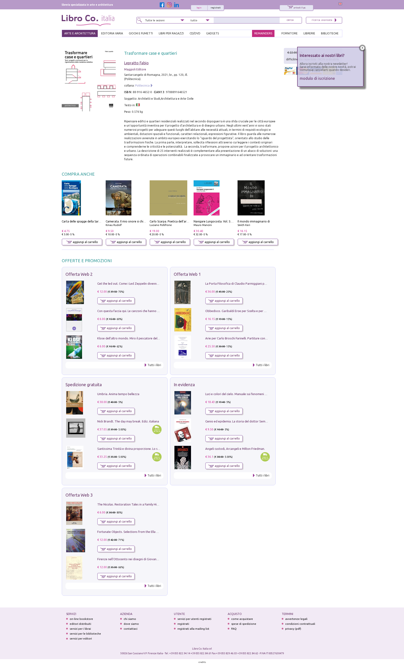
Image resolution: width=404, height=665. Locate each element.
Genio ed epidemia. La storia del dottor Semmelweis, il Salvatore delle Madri (257, 421)
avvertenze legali (296, 618)
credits (202, 662)
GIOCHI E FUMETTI (141, 33)
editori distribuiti (80, 623)
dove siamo (131, 623)
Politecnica (142, 85)
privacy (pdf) (293, 628)
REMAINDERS (263, 33)
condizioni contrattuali (300, 623)
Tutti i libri (154, 365)
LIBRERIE (309, 33)
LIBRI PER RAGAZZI (171, 33)
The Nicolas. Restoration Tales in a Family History (130, 504)
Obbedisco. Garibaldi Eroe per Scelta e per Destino (239, 311)
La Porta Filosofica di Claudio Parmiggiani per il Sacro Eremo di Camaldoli (255, 283)
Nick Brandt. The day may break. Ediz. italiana (128, 421)
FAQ (234, 628)
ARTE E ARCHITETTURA (79, 33)
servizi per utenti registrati (194, 618)
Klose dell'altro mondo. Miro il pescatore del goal (130, 338)
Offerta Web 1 (187, 274)
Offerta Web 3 (79, 495)
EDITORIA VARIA (112, 33)
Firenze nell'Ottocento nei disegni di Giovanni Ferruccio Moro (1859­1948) (146, 559)
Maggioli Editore (135, 69)
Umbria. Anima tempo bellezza (118, 394)
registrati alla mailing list (193, 628)
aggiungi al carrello (85, 241)
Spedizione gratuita (83, 384)
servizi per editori (81, 638)
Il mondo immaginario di (254, 221)
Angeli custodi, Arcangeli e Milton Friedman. (235, 448)
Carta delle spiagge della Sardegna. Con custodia (93, 221)
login (199, 8)
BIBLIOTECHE (330, 33)
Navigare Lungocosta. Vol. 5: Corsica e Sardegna (225, 221)
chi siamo (130, 618)
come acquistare (242, 618)
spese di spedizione (243, 623)
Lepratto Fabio (136, 63)
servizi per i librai (80, 628)
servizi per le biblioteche (85, 633)
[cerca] (290, 20)
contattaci (130, 628)
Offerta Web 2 (79, 274)
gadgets (212, 33)
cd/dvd (195, 33)
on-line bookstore (81, 618)
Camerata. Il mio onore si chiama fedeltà (132, 221)
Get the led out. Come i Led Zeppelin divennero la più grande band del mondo (150, 283)
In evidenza (184, 384)
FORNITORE (289, 33)
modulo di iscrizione (317, 78)
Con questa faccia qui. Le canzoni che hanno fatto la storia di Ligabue (144, 311)
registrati (216, 8)
